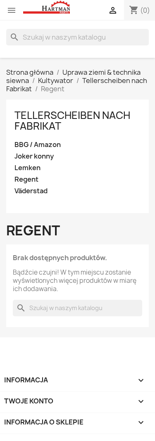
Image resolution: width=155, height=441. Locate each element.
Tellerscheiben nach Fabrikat (72, 120)
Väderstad (31, 191)
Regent (26, 179)
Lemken (27, 168)
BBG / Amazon (37, 144)
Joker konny (34, 156)
